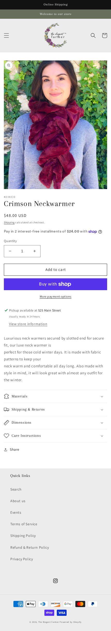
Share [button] (14, 449)
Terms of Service (23, 524)
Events (15, 512)
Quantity (10, 241)
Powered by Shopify (71, 621)
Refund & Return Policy (29, 547)
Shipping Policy (23, 535)
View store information (28, 324)
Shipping (9, 222)
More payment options (56, 296)
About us (18, 501)
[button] (6, 35)
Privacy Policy (21, 559)
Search (16, 489)
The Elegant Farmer (48, 621)
